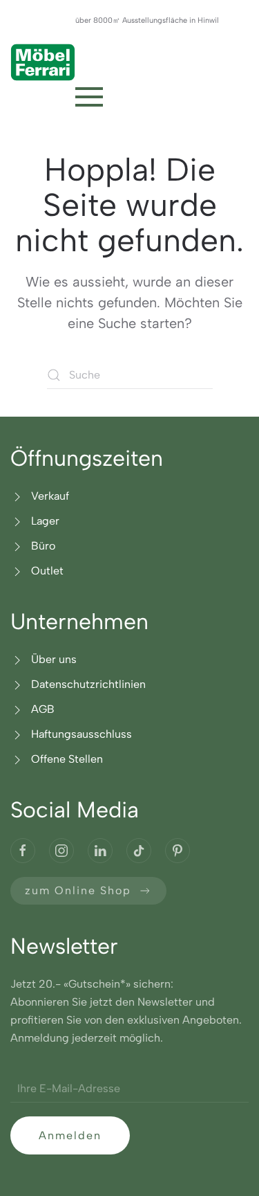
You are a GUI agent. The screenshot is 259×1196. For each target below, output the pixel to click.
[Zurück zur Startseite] (42, 62)
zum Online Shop (78, 890)
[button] (89, 97)
